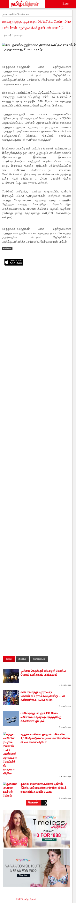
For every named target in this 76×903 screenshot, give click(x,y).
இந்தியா (22, 658)
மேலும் (33, 802)
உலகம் (9, 658)
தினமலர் (13, 35)
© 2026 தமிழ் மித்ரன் (26, 899)
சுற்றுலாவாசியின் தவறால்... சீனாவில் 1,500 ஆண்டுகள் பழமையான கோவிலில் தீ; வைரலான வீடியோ (45, 738)
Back (66, 3)
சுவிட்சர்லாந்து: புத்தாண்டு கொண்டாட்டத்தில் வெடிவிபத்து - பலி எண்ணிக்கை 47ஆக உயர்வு (43, 695)
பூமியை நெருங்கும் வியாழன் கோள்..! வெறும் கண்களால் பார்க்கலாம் (43, 672)
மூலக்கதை (7, 248)
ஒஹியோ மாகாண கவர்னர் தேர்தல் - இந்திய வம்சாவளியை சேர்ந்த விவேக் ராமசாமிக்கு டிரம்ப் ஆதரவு (43, 787)
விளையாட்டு (39, 658)
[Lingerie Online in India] (36, 846)
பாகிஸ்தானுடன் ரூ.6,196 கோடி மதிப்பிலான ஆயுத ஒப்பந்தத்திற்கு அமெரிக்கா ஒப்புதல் (41, 717)
